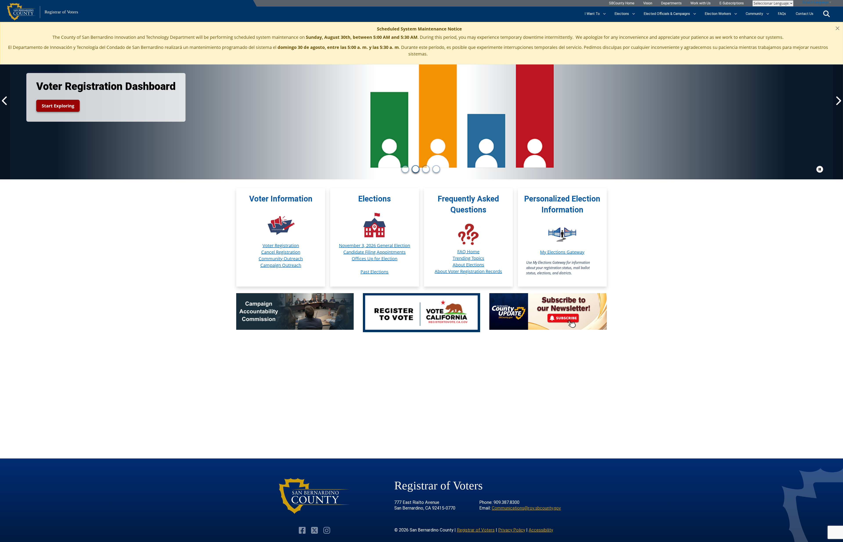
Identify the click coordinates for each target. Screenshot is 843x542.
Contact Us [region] (804, 14)
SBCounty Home (621, 3)
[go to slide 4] (436, 169)
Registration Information (233, 106)
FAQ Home (468, 252)
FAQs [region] (782, 14)
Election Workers (718, 14)
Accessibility (541, 530)
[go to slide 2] (415, 169)
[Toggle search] (826, 13)
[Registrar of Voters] (314, 496)
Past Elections (374, 272)
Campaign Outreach (280, 265)
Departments (671, 3)
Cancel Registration (280, 252)
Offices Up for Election (374, 259)
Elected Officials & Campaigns (667, 14)
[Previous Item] (5, 100)
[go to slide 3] (426, 169)
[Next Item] (838, 100)
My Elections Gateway (562, 252)
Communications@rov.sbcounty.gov (526, 508)
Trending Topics (468, 258)
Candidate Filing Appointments (374, 252)
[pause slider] (819, 169)
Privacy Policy (511, 530)
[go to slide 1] (405, 169)
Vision (647, 3)
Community (754, 14)
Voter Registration (281, 245)
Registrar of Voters (476, 530)
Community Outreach (281, 259)
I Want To (592, 14)
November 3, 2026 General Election (374, 245)
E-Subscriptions (731, 3)
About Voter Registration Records (468, 271)
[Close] (837, 28)
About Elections (468, 265)
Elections (621, 14)
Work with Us (700, 3)
